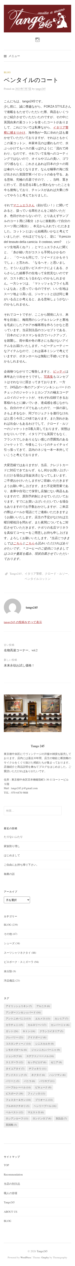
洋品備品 (9, 980)
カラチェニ (14, 1025)
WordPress (25, 1257)
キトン (29, 1031)
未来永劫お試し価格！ (19, 665)
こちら (17, 543)
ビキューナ (43, 1087)
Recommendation (13, 1174)
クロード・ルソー (56, 573)
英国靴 (11, 1124)
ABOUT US (10, 1211)
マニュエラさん (24, 205)
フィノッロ (36, 1093)
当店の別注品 (12, 1183)
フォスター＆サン (18, 1099)
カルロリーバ (37, 1025)
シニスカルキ (44, 1043)
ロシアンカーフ (17, 1118)
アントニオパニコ (18, 1018)
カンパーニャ (60, 1025)
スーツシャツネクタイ (17, 952)
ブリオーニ (43, 1099)
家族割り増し (12, 846)
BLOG (7, 72)
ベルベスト (14, 1112)
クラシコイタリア (51, 1031)
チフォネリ (37, 1068)
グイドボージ (37, 1037)
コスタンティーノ (18, 1043)
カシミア (61, 1018)
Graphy (45, 1257)
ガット (12, 1031)
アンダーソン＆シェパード (23, 1012)
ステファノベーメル (40, 1056)
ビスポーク (14, 1093)
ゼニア (56, 1062)
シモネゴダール (16, 1049)
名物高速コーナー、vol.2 (21, 650)
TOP (6, 1165)
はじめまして (12, 855)
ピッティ (59, 371)
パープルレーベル (18, 1087)
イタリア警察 (33, 573)
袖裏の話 (9, 874)
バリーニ (12, 1081)
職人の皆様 (10, 1193)
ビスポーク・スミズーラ (18, 962)
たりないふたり (13, 836)
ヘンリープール (45, 1106)
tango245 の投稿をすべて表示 (23, 622)
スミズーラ (14, 1062)
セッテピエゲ (37, 1062)
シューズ (9, 943)
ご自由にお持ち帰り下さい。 (21, 864)
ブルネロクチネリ (17, 1106)
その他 (8, 934)
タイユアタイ (15, 1068)
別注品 (61, 1118)
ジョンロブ (14, 1056)
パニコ (29, 1081)
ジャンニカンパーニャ (45, 1049)
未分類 (8, 971)
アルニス (43, 1006)
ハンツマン (57, 1075)
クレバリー (14, 1037)
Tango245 (16, 573)
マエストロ (36, 1112)
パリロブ (46, 1081)
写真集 (48, 376)
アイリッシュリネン (19, 1006)
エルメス (42, 1018)
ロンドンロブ (42, 1118)
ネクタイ (38, 1075)
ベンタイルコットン (38, 579)
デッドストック (16, 1075)
